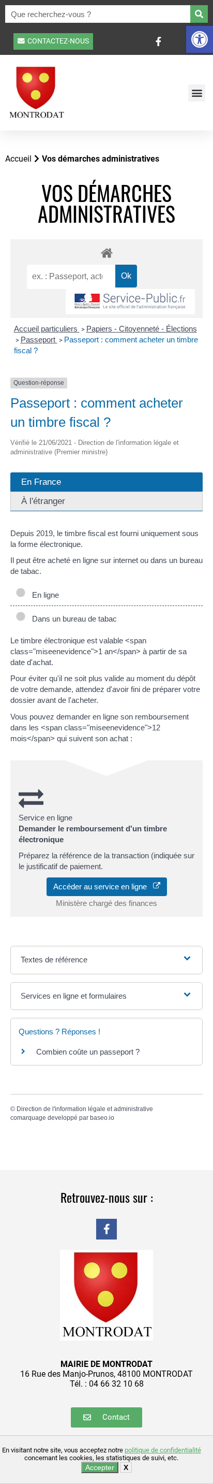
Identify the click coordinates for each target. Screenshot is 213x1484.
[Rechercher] (199, 14)
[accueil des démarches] (106, 252)
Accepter (99, 1467)
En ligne (43, 594)
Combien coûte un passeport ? (88, 1051)
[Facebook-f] (106, 1229)
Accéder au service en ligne (103, 886)
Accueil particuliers (47, 328)
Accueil (18, 159)
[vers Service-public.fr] (130, 301)
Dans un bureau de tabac (72, 618)
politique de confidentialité (163, 1450)
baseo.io (102, 1117)
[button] (199, 39)
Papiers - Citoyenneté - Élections (141, 328)
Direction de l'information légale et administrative (85, 1109)
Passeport (39, 339)
